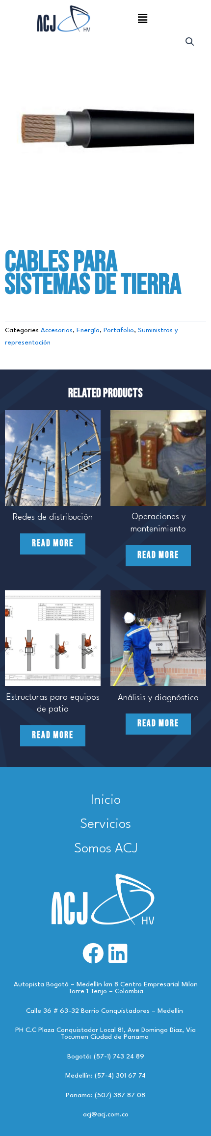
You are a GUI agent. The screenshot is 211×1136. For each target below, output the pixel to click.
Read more (53, 543)
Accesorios (57, 330)
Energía (88, 330)
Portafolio (119, 330)
